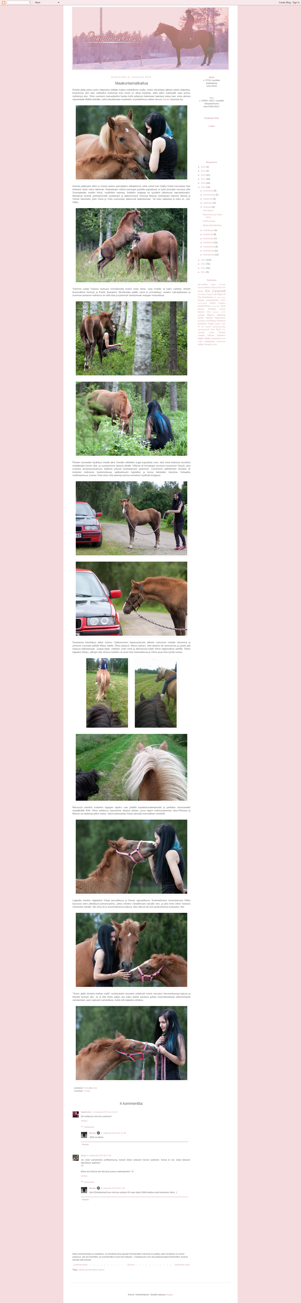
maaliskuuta (209, 247)
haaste (201, 300)
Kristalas (212, 309)
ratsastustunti (203, 329)
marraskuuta (209, 195)
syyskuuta (208, 203)
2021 (203, 171)
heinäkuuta (208, 230)
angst (213, 284)
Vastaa (84, 1121)
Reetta (92, 1133)
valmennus (220, 341)
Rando (208, 327)
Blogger (169, 1294)
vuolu (214, 344)
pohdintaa (202, 321)
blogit (213, 287)
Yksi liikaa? (208, 210)
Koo (212, 98)
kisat (223, 306)
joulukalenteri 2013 (215, 300)
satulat (211, 332)
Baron (208, 287)
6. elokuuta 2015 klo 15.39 (113, 1133)
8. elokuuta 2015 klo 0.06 (99, 1155)
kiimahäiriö (216, 306)
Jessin (166, 99)
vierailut (87, 1091)
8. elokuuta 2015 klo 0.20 (113, 1188)
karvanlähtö (202, 303)
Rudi (218, 329)
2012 (203, 268)
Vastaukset (89, 1127)
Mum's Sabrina (216, 314)
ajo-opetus (203, 284)
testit (223, 338)
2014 (203, 260)
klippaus (201, 309)
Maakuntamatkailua (212, 225)
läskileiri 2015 (204, 312)
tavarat (214, 338)
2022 (203, 167)
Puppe (211, 324)
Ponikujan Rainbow (216, 321)
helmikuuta (208, 251)
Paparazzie (220, 318)
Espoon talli (212, 294)
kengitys (221, 303)
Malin (211, 77)
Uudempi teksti (80, 1265)
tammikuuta (209, 255)
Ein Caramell (215, 291)
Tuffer (200, 341)
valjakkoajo (209, 341)
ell (198, 294)
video (201, 344)
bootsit (219, 287)
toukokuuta (208, 238)
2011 (203, 272)
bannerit (201, 287)
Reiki (213, 329)
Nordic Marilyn (205, 318)
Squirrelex (86, 1112)
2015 (203, 187)
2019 (203, 175)
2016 (203, 183)
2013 (203, 264)
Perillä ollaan (209, 221)
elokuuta (207, 207)
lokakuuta (208, 199)
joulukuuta (208, 191)
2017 (203, 179)
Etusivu (131, 1265)
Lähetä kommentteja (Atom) (91, 1270)
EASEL (201, 291)
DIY (223, 287)
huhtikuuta (208, 242)
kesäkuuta (208, 234)
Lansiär (222, 309)
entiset (203, 294)
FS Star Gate (219, 297)
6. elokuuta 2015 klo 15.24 (104, 1112)
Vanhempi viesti (182, 1265)
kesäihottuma (204, 306)
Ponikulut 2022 (211, 118)
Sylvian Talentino (216, 335)
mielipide (201, 315)
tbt (219, 338)
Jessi (83, 1155)
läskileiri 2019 (219, 312)
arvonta (222, 284)
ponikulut (202, 324)
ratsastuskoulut (218, 327)
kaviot (212, 303)
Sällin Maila (204, 338)
